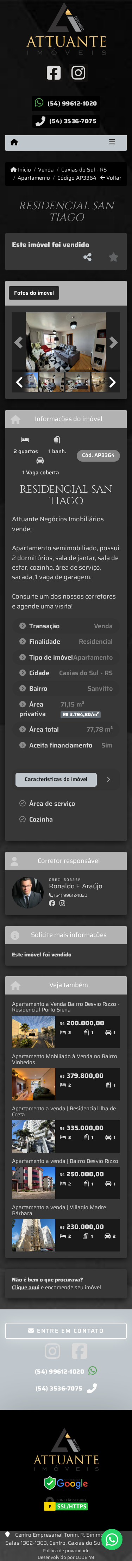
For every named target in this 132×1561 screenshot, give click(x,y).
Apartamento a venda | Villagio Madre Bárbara (59, 1210)
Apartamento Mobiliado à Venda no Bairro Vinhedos (64, 1059)
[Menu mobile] (14, 142)
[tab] (34, 293)
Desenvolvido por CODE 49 (66, 1557)
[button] (20, 343)
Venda (46, 170)
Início (24, 170)
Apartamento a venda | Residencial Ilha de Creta (64, 1111)
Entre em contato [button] (69, 1330)
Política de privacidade (66, 1550)
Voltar (113, 178)
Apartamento (34, 178)
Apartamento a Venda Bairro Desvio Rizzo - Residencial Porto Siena (66, 1007)
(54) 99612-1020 (72, 103)
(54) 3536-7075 (72, 121)
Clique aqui (25, 1287)
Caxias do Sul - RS (84, 170)
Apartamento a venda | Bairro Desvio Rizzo (65, 1161)
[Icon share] (53, 72)
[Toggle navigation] (112, 143)
